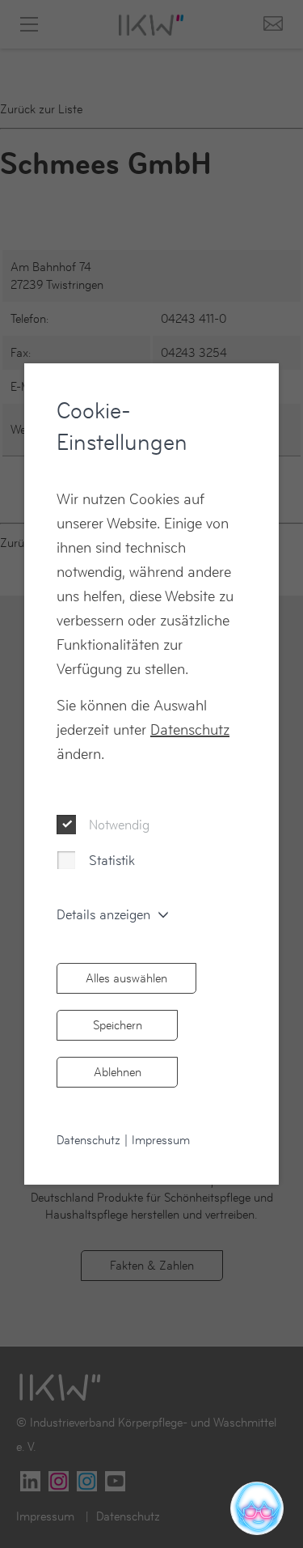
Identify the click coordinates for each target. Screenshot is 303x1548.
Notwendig (119, 824)
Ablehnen (117, 1071)
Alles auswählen (126, 977)
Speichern (117, 1024)
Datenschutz (189, 729)
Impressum (161, 1139)
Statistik (112, 860)
